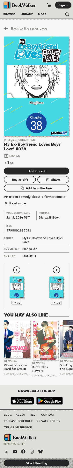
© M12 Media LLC (14, 444)
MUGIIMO (29, 256)
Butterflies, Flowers (40, 369)
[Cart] (49, 5)
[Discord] (14, 451)
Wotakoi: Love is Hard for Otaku (15, 367)
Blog (8, 415)
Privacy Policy (48, 421)
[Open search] (67, 14)
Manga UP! (30, 249)
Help (33, 415)
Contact (48, 415)
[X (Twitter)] (6, 451)
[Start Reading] (36, 86)
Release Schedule (18, 421)
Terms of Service (18, 427)
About (21, 415)
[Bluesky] (40, 451)
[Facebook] (23, 451)
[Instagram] (32, 451)
